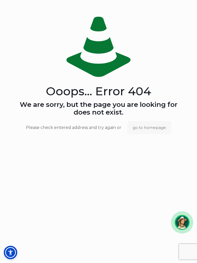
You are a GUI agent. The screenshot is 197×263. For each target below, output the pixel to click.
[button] (182, 222)
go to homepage (149, 127)
